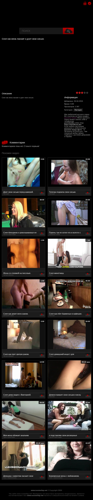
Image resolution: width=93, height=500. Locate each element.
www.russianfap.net (39, 490)
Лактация (78, 110)
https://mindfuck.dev (72, 125)
